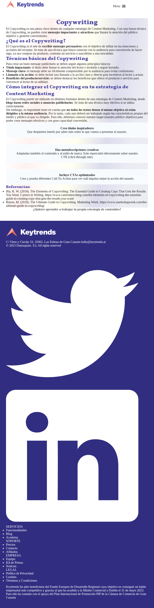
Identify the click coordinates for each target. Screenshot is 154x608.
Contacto (11, 548)
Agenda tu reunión (12, 213)
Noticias (11, 566)
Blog (9, 533)
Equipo (10, 559)
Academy (12, 537)
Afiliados (12, 551)
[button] (116, 6)
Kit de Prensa (14, 562)
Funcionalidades (16, 530)
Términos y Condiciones (21, 580)
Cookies (11, 577)
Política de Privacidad (19, 573)
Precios (10, 544)
